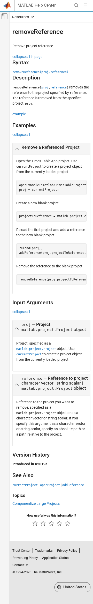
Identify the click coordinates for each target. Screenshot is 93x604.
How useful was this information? (51, 515)
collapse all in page (27, 57)
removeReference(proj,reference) (40, 72)
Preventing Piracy (25, 558)
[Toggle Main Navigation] (85, 5)
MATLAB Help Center (37, 5)
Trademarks (44, 550)
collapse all (21, 135)
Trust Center (21, 550)
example (19, 114)
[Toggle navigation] (22, 17)
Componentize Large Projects (36, 503)
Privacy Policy (67, 550)
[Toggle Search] (76, 5)
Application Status (55, 558)
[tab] (51, 149)
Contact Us (20, 565)
